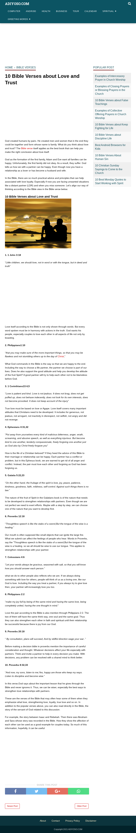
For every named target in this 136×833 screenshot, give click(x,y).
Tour (76, 11)
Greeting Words (18, 19)
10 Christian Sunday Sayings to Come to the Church (108, 169)
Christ (61, 356)
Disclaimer (90, 820)
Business (61, 11)
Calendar (91, 11)
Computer (14, 11)
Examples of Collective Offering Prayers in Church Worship (110, 114)
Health (46, 11)
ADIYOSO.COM (17, 3)
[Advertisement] (68, 38)
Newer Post (12, 806)
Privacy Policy (72, 820)
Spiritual (108, 11)
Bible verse (27, 148)
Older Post (81, 806)
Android (31, 11)
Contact (56, 820)
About (43, 820)
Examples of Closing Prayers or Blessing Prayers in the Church (112, 90)
